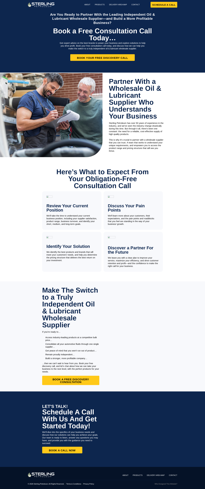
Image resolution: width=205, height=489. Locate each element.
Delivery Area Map (118, 5)
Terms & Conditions (73, 484)
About (87, 5)
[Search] (145, 5)
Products (100, 5)
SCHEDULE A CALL (164, 5)
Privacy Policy (88, 484)
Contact (135, 5)
